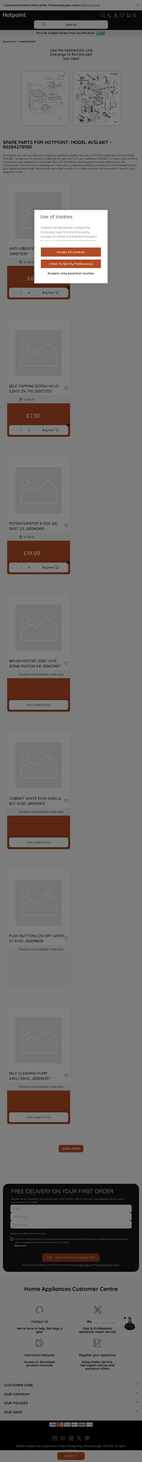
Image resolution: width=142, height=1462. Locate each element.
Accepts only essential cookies (71, 273)
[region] (71, 247)
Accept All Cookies (71, 252)
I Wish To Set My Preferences (71, 264)
